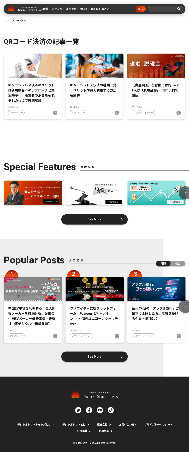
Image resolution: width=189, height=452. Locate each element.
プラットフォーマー (143, 112)
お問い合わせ (126, 424)
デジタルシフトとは (74, 424)
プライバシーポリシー (157, 424)
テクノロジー (16, 112)
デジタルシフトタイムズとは (34, 424)
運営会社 (102, 424)
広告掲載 (82, 431)
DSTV (140, 9)
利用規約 (104, 431)
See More (95, 219)
